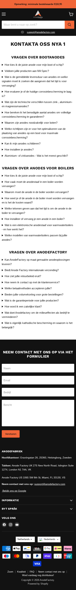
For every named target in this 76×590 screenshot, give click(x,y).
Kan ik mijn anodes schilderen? (22, 143)
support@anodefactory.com (41, 32)
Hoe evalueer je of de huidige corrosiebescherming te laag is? (36, 93)
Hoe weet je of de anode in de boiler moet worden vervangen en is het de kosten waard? (38, 200)
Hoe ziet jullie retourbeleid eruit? (23, 276)
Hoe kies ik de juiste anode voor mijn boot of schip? (34, 64)
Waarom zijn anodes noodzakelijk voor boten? (31, 122)
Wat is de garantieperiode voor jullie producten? (32, 300)
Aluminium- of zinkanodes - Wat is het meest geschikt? (36, 155)
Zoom (10, 571)
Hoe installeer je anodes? (19, 149)
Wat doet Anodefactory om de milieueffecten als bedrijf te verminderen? (36, 314)
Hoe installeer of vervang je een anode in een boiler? (35, 218)
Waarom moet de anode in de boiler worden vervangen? (37, 192)
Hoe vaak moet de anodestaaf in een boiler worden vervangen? (32, 184)
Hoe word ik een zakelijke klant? (23, 306)
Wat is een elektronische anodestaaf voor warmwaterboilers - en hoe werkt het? (37, 227)
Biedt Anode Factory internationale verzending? (32, 270)
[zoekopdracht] (69, 25)
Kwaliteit (21, 571)
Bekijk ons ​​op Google (14, 490)
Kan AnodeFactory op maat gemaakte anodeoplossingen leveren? (36, 261)
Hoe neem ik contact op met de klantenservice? (32, 282)
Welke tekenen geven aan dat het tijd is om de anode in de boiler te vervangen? (36, 210)
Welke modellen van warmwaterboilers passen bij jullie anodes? (34, 237)
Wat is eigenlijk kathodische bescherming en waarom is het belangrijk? (37, 325)
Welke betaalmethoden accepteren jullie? (28, 288)
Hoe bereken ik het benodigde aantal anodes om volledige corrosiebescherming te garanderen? (36, 114)
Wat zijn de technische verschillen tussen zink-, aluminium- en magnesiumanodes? (37, 104)
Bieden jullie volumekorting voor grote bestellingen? (34, 294)
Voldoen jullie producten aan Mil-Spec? (27, 70)
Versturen (10, 433)
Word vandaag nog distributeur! (38, 575)
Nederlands (49, 539)
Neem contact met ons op (51, 571)
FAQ (32, 571)
